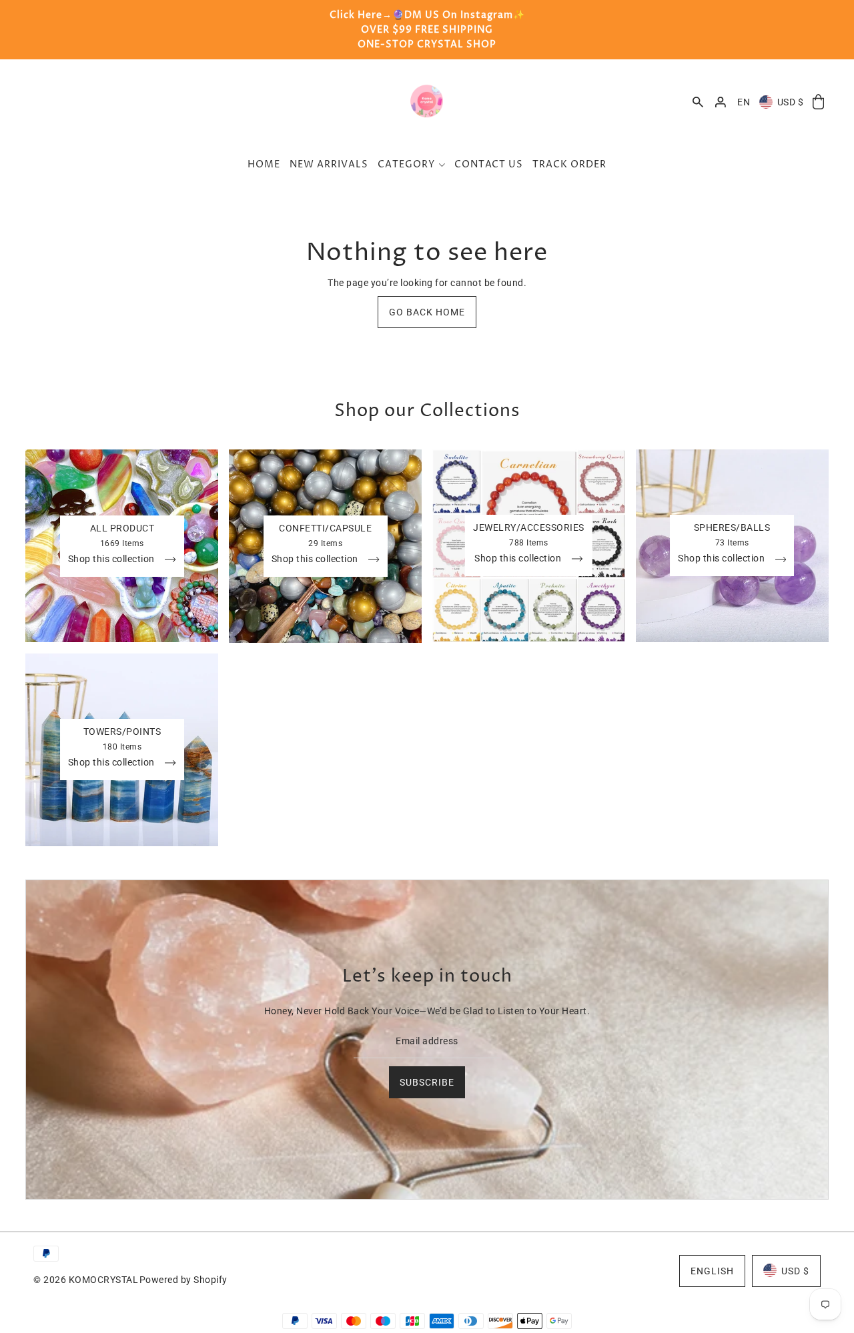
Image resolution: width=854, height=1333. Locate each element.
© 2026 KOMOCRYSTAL (85, 1279)
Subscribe (427, 1081)
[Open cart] (818, 102)
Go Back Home (427, 312)
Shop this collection (112, 559)
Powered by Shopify (183, 1279)
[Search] (698, 102)
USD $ (790, 102)
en (743, 102)
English (712, 1270)
